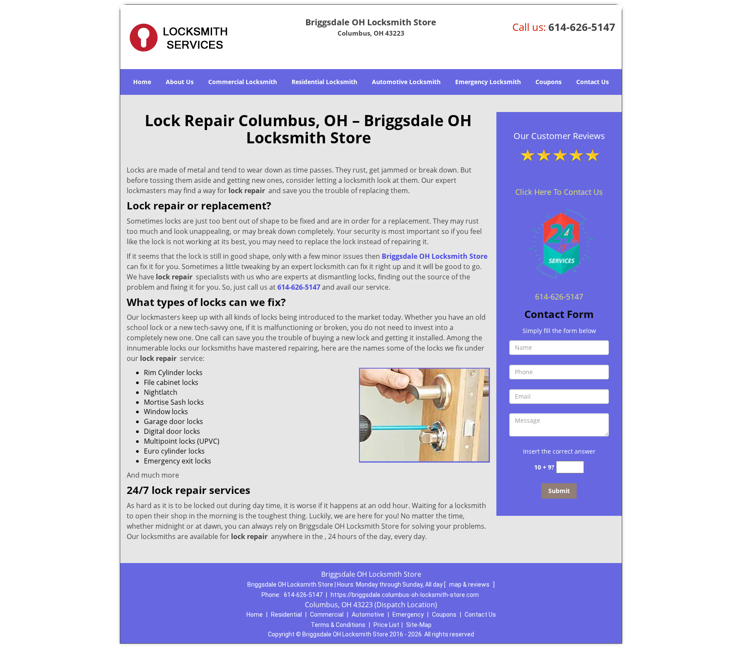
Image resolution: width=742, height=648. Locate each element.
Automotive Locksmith (406, 82)
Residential (286, 614)
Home (142, 82)
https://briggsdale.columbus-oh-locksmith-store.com (405, 594)
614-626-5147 (581, 27)
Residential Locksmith (324, 82)
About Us (180, 82)
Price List (386, 624)
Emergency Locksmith (488, 82)
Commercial (327, 614)
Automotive (368, 614)
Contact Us (592, 82)
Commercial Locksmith (242, 82)
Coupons (548, 82)
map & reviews (470, 584)
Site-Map (419, 624)
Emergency (408, 614)
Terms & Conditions (338, 624)
